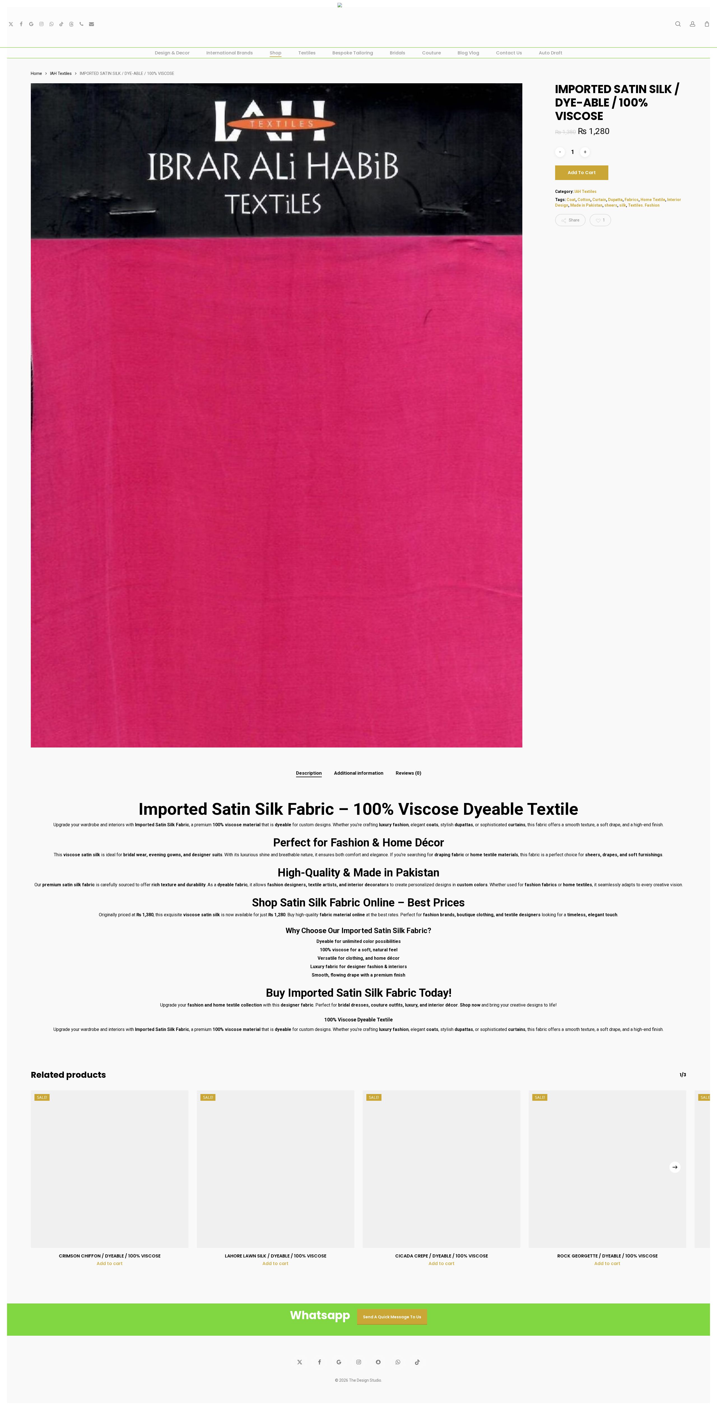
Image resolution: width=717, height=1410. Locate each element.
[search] (678, 24)
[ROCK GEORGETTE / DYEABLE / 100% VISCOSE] (607, 1169)
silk (622, 205)
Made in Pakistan (586, 205)
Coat (571, 199)
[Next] (675, 1167)
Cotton (584, 199)
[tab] (308, 773)
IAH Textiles (61, 73)
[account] (692, 24)
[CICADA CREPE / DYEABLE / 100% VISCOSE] (441, 1169)
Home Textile (653, 199)
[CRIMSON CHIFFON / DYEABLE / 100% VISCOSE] (109, 1169)
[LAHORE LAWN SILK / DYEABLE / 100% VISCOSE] (276, 1169)
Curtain (599, 199)
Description (309, 773)
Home (36, 73)
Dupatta (615, 199)
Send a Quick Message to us (392, 1317)
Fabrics (632, 199)
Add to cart (582, 172)
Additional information (358, 773)
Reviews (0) (408, 773)
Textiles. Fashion (644, 205)
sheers (610, 205)
